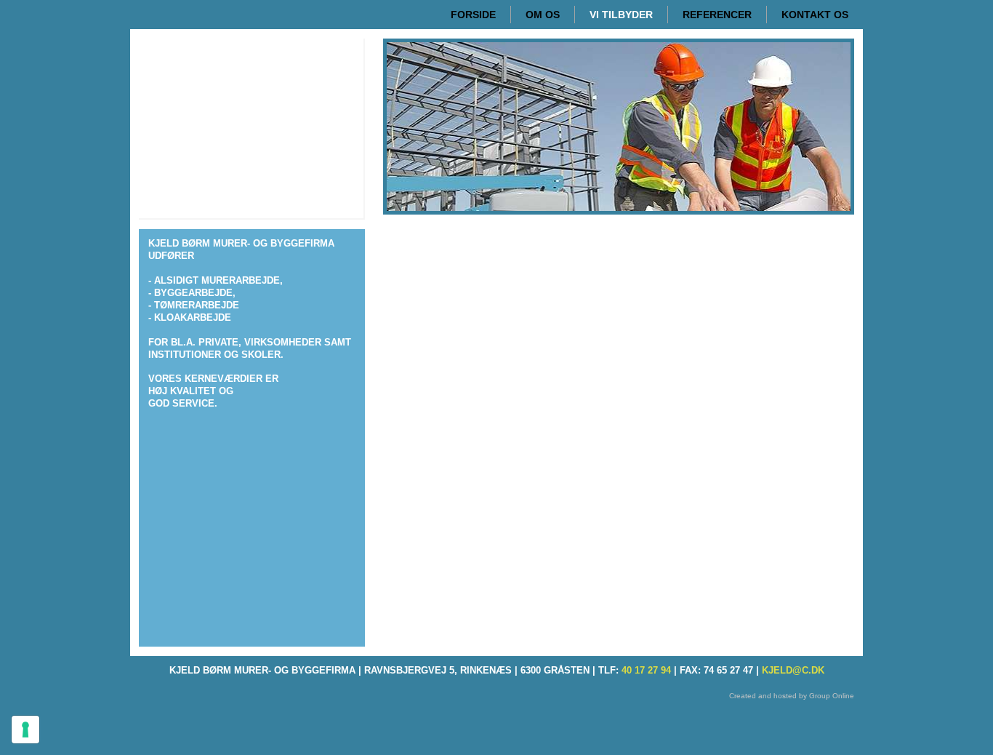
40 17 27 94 (646, 670)
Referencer (717, 14)
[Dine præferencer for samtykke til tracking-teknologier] (25, 729)
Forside (473, 14)
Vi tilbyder (621, 14)
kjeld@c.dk (793, 670)
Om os (543, 14)
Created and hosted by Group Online (791, 696)
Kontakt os (814, 14)
